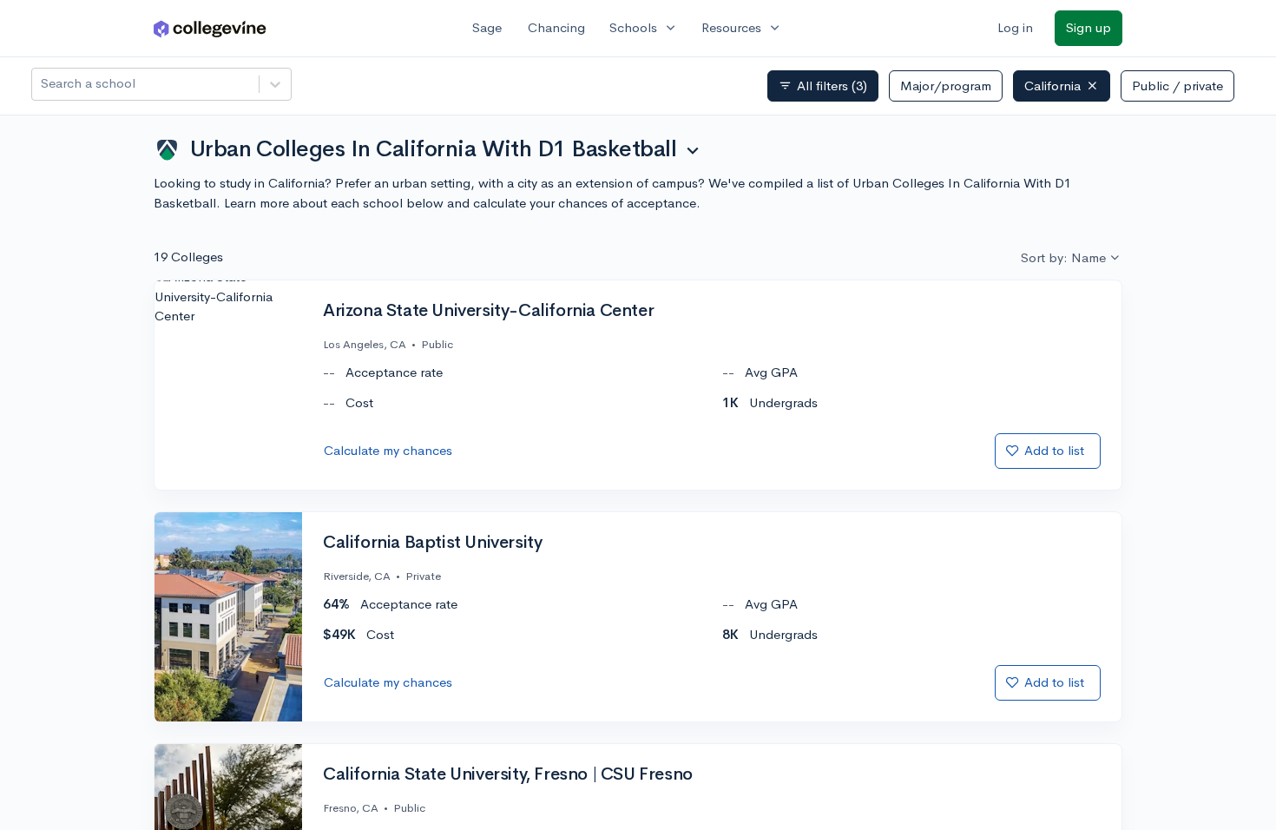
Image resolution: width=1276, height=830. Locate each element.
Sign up (1088, 27)
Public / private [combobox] (1177, 85)
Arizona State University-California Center (488, 310)
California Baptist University (432, 542)
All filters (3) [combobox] (823, 86)
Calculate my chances (388, 450)
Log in (1015, 27)
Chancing (556, 27)
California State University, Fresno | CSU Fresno (508, 774)
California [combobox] (1052, 85)
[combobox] (42, 84)
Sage (487, 27)
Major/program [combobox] (945, 85)
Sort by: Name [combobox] (1063, 257)
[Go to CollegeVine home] (210, 28)
